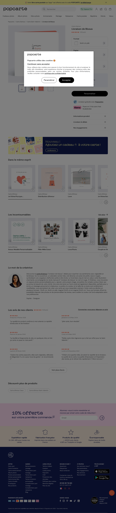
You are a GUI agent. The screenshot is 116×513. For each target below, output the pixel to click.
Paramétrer (49, 80)
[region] (59, 68)
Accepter (66, 80)
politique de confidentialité (55, 73)
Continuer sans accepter (38, 64)
